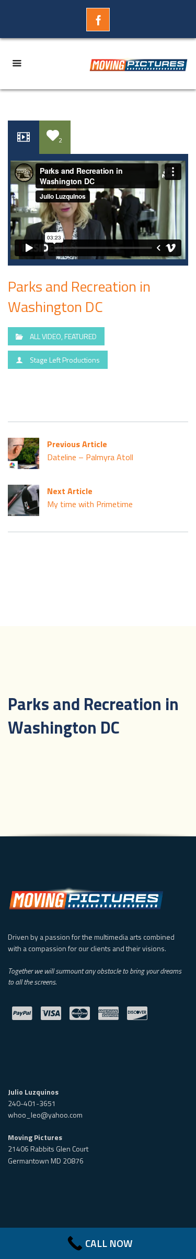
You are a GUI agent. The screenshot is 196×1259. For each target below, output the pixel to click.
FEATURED (80, 336)
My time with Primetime (90, 497)
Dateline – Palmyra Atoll (90, 450)
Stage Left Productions (65, 359)
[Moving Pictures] (138, 63)
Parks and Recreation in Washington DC (79, 296)
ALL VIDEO (45, 336)
